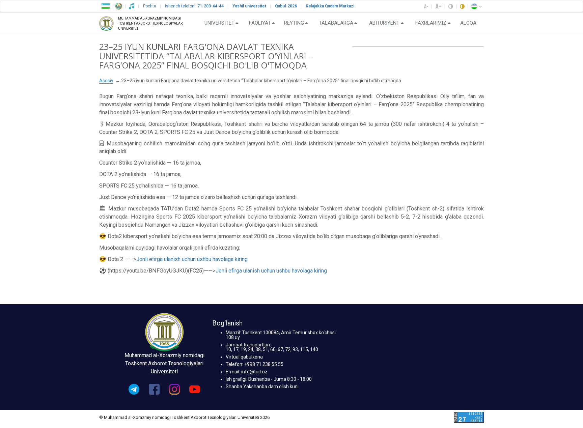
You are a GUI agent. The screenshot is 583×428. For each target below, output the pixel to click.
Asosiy (106, 80)
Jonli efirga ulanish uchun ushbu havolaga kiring (192, 259)
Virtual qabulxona (244, 357)
